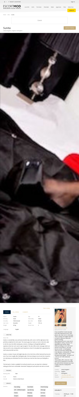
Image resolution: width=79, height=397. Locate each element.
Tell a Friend (15, 312)
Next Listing (46, 308)
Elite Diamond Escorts (61, 328)
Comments (25, 312)
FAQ (64, 7)
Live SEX (27, 7)
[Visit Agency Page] (60, 317)
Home (4, 14)
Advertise (70, 7)
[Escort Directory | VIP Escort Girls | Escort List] (12, 7)
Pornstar (39, 7)
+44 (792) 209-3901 (66, 375)
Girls (33, 7)
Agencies (58, 7)
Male (52, 7)
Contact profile (69, 28)
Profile (7, 312)
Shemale (46, 7)
